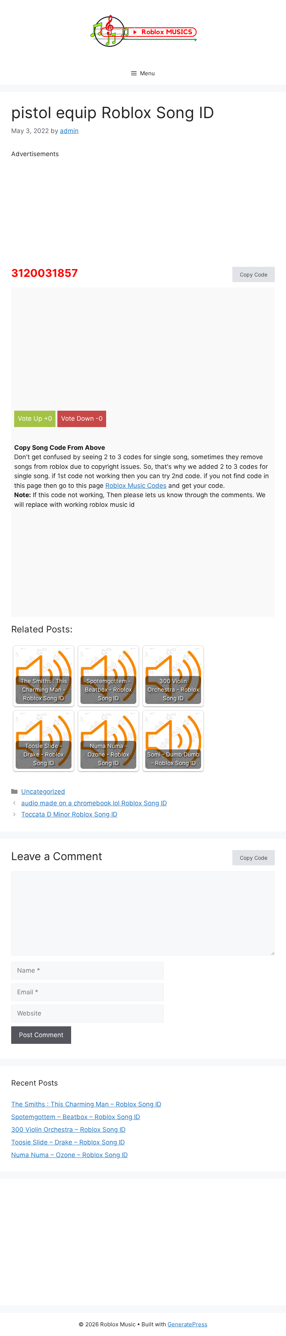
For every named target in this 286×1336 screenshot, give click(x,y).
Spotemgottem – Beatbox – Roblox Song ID (75, 1117)
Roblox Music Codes (135, 485)
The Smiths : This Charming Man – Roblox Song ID (86, 1104)
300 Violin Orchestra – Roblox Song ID (68, 1129)
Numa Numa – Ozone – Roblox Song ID (69, 1155)
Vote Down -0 (82, 418)
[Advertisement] (143, 211)
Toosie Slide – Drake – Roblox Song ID (68, 1142)
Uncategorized (43, 791)
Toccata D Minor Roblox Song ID (69, 814)
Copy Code (253, 274)
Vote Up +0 (35, 418)
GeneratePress (187, 1324)
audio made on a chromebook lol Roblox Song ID (94, 803)
